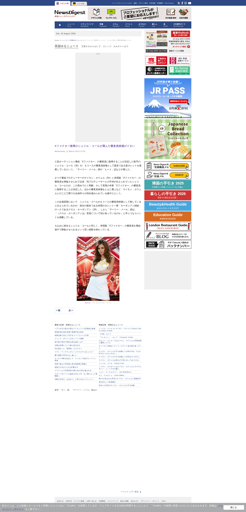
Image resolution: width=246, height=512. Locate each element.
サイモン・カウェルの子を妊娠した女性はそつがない (119, 356)
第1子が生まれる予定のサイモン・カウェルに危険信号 (120, 378)
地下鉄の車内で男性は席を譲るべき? (69, 342)
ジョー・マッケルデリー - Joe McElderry (115, 372)
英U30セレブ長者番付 (107, 382)
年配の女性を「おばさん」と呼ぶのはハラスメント (74, 379)
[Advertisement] (98, 98)
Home (57, 40)
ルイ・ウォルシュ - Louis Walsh (111, 375)
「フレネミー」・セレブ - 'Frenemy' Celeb (116, 337)
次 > (71, 310)
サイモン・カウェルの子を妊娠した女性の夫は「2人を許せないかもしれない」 (120, 352)
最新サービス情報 (165, 51)
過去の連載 (124, 501)
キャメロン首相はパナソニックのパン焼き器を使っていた (120, 347)
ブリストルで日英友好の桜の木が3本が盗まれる (73, 370)
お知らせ (60, 501)
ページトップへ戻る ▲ (131, 492)
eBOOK (69, 501)
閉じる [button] (233, 507)
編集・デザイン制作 (141, 3)
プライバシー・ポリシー (150, 501)
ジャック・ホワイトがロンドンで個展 (69, 338)
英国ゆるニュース (76, 40)
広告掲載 (152, 3)
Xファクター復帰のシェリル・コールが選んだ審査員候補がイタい (95, 146)
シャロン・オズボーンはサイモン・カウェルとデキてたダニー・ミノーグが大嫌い (120, 367)
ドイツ (79, 3)
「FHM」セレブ (105, 334)
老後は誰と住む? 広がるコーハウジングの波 (72, 335)
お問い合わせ (91, 501)
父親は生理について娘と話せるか (67, 345)
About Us (134, 501)
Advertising (169, 3)
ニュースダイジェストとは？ (122, 3)
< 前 (58, 310)
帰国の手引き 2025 (168, 184)
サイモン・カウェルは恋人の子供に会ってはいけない (119, 360)
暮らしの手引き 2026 (168, 195)
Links (163, 501)
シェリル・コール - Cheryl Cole (111, 363)
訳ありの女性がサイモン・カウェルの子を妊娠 (117, 385)
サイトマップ (113, 501)
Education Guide (168, 216)
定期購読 (160, 3)
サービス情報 (79, 501)
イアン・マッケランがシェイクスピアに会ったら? (74, 352)
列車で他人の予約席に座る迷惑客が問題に (71, 364)
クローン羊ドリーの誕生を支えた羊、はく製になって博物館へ (76, 375)
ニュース (65, 40)
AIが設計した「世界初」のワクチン (68, 348)
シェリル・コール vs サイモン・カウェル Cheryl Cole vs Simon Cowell (120, 329)
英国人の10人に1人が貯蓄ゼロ (66, 367)
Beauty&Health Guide (168, 205)
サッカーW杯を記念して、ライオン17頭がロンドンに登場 (75, 359)
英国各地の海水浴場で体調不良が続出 (69, 332)
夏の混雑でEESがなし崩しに (66, 355)
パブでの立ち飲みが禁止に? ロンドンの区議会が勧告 (75, 328)
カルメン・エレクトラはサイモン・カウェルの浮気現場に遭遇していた (120, 342)
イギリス (63, 3)
